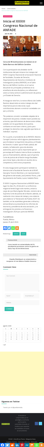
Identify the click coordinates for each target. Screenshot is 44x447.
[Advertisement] (22, 374)
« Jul (4, 345)
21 (27, 337)
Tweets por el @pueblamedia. (13, 407)
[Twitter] (9, 228)
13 (22, 335)
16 (38, 335)
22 (32, 337)
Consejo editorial (24, 442)
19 (16, 337)
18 (11, 337)
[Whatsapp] (13, 228)
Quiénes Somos (11, 442)
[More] (17, 228)
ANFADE (16, 234)
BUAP (23, 234)
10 (5, 335)
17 (5, 337)
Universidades (8, 16)
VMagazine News (31, 439)
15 (32, 335)
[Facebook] (5, 228)
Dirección (34, 442)
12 (16, 335)
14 (27, 335)
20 (22, 337)
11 (11, 335)
